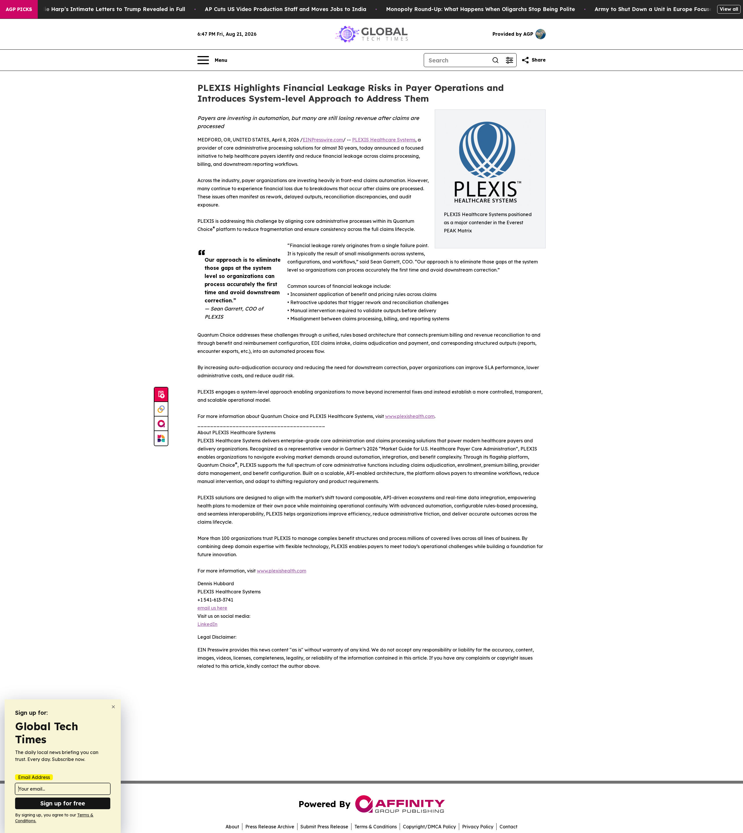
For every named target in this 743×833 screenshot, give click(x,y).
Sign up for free (62, 803)
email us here (212, 608)
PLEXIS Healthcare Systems (383, 140)
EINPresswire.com (323, 140)
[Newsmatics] (161, 438)
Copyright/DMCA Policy (429, 827)
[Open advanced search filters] (509, 60)
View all (729, 9)
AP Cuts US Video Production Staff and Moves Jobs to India (285, 9)
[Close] (113, 707)
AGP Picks (19, 9)
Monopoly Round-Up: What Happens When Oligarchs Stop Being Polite (480, 9)
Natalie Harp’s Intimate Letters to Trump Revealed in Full (107, 9)
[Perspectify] (161, 409)
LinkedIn (207, 624)
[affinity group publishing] (161, 423)
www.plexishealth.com (409, 416)
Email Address (34, 777)
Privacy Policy (477, 827)
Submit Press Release (324, 827)
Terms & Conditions (375, 827)
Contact (508, 827)
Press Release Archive (269, 827)
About (232, 827)
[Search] (495, 60)
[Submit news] (161, 394)
